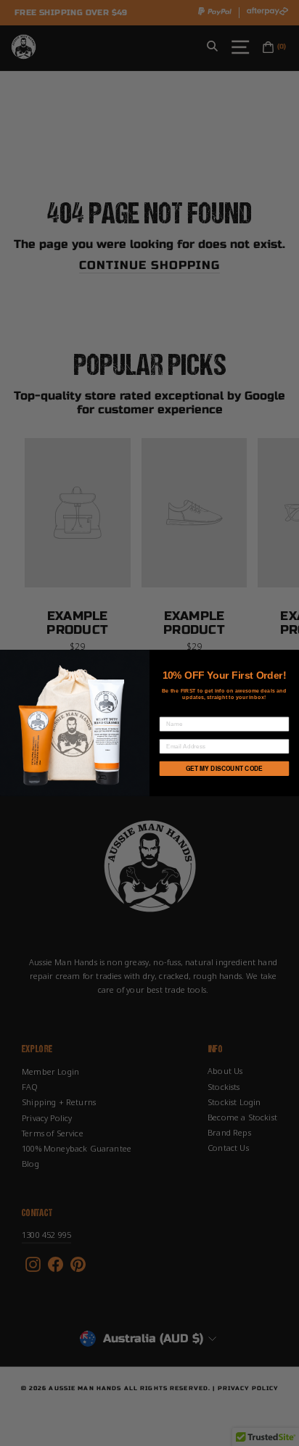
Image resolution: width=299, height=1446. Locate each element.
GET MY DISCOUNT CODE (224, 768)
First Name (178, 711)
